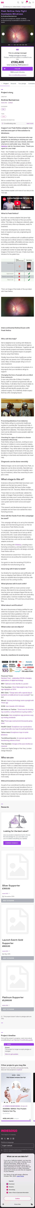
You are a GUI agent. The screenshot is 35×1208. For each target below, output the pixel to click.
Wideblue (18, 545)
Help (15, 1040)
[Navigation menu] (33, 2)
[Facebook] (2, 1139)
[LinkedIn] (13, 1139)
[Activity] (26, 2)
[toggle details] (30, 1120)
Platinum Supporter (13, 997)
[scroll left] (3, 34)
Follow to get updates (11, 1054)
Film (3, 109)
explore (19, 1069)
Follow (17, 68)
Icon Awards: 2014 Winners (15, 706)
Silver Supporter (11, 885)
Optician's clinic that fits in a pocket (16, 684)
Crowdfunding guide (26, 1040)
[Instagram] (10, 1139)
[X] (5, 1139)
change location (26, 6)
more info (4, 102)
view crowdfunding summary (17, 75)
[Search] (18, 2)
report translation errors (15, 1151)
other (3, 116)
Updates (4, 146)
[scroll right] (31, 34)
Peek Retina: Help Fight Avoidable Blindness (14, 12)
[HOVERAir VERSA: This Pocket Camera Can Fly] (16, 1087)
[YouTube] (8, 1139)
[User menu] (29, 2)
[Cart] (22, 2)
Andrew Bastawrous (10, 16)
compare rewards (11, 843)
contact (10, 102)
